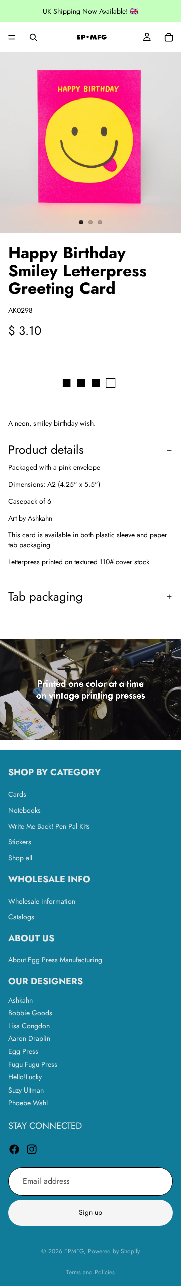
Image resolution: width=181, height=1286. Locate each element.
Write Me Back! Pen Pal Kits (49, 826)
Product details (46, 449)
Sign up (90, 1213)
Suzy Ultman (26, 1090)
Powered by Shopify (114, 1251)
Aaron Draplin (29, 1039)
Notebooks (24, 810)
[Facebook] (14, 1149)
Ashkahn (20, 1000)
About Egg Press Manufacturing (55, 960)
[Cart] (169, 37)
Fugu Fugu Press (32, 1064)
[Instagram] (32, 1149)
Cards (17, 794)
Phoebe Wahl (28, 1103)
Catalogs (21, 917)
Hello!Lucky (25, 1077)
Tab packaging (45, 596)
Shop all (20, 858)
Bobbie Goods (30, 1013)
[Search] (33, 37)
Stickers (19, 842)
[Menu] (11, 37)
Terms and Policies (90, 1272)
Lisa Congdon (29, 1026)
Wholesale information (41, 901)
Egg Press (23, 1051)
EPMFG (74, 1251)
